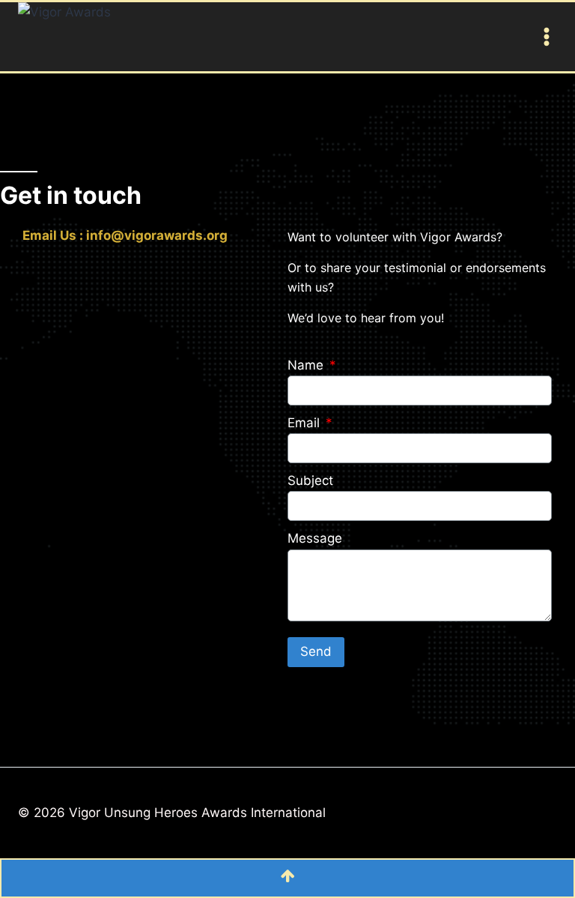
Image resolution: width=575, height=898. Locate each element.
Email (305, 422)
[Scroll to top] (287, 878)
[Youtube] (54, 274)
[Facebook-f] (13, 274)
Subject (310, 480)
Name (307, 365)
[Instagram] (95, 274)
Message (315, 538)
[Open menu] (543, 36)
